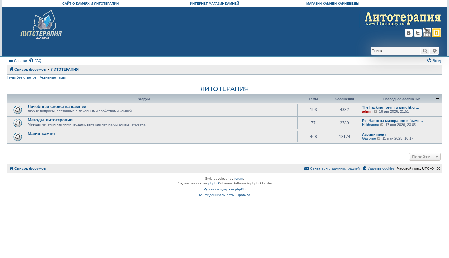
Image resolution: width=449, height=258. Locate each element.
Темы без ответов (21, 77)
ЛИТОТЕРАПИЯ (224, 88)
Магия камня (41, 133)
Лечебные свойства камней (57, 106)
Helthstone (370, 125)
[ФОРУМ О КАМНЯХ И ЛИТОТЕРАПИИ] (41, 25)
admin (367, 111)
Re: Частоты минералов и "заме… (392, 121)
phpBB (213, 183)
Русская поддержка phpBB (225, 189)
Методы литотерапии (50, 119)
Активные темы (53, 77)
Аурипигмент (374, 134)
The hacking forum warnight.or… (390, 107)
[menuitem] (35, 60)
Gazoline (369, 138)
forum (238, 178)
